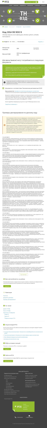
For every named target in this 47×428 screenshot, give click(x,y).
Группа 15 (7, 316)
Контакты (25, 409)
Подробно (40, 41)
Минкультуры (9, 387)
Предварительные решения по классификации (31, 386)
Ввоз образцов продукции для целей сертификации (16, 337)
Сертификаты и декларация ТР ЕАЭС (12, 390)
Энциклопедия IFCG (8, 398)
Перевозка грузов (29, 378)
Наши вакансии (8, 361)
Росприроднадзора (10, 386)
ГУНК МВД (8, 384)
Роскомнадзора (9, 383)
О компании (26, 405)
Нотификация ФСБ (8, 375)
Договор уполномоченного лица (11, 339)
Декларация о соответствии (33, 91)
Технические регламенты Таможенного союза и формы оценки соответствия (21, 335)
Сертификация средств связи (10, 392)
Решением (39, 97)
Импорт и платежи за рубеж (31, 375)
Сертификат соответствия (20, 91)
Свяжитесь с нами (30, 2)
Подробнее (7, 286)
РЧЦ (7, 381)
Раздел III (7, 314)
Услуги (24, 404)
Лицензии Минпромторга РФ (10, 376)
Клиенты (25, 407)
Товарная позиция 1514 (10, 318)
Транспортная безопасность (10, 394)
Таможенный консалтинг (30, 382)
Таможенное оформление (30, 376)
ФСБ (7, 380)
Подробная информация (10, 104)
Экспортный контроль (8, 389)
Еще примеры (23, 274)
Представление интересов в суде (32, 384)
